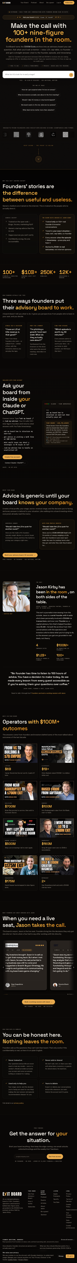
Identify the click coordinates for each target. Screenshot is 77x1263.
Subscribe (69, 2)
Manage (61, 1256)
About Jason (43, 1207)
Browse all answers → (67, 1239)
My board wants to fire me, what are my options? (38, 105)
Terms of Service (69, 1200)
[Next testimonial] (73, 967)
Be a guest (50, 2)
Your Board (24, 2)
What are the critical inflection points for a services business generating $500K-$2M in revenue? (55, 1248)
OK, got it (70, 1256)
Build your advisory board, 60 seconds (20, 555)
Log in (59, 2)
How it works (30, 1202)
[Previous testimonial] (3, 967)
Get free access (55, 1156)
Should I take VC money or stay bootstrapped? (38, 100)
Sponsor (44, 1214)
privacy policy (18, 1103)
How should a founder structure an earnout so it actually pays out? (19, 1247)
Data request (69, 1221)
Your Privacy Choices (69, 1215)
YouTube (56, 1202)
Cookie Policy (68, 1205)
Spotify (56, 1199)
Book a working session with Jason (38, 1002)
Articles (43, 1203)
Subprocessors (70, 1210)
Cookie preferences (70, 1227)
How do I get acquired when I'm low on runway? (38, 90)
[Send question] (71, 75)
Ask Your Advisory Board (31, 1196)
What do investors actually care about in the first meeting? (38, 95)
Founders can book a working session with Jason (48, 693)
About (41, 2)
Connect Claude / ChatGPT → (15, 463)
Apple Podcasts (56, 1195)
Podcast (34, 2)
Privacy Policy (68, 1195)
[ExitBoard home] (6, 2)
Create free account (12, 457)
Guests (43, 1200)
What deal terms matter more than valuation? (38, 110)
